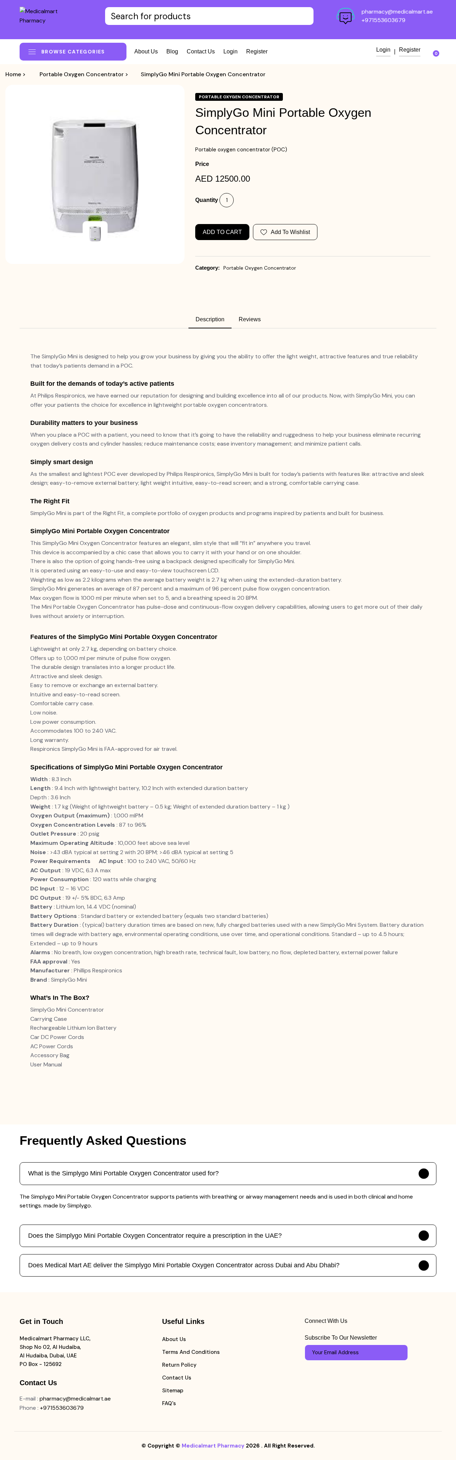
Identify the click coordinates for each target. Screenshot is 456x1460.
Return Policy (179, 1364)
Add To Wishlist (290, 232)
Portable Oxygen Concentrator (82, 74)
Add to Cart (222, 232)
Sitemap (172, 1390)
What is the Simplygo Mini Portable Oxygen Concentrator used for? (123, 1173)
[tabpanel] (228, 710)
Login (230, 51)
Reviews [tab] (250, 319)
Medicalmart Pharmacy (213, 1445)
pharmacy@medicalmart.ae (397, 11)
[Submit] (399, 1352)
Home (13, 74)
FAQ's (169, 1403)
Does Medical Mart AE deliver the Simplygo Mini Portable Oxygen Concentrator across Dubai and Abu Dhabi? (184, 1265)
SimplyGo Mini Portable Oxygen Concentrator (203, 74)
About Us (174, 1339)
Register (257, 51)
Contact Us (176, 1377)
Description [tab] (210, 319)
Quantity (206, 200)
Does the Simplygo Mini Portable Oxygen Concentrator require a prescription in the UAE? (155, 1235)
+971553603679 (383, 20)
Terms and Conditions (191, 1352)
